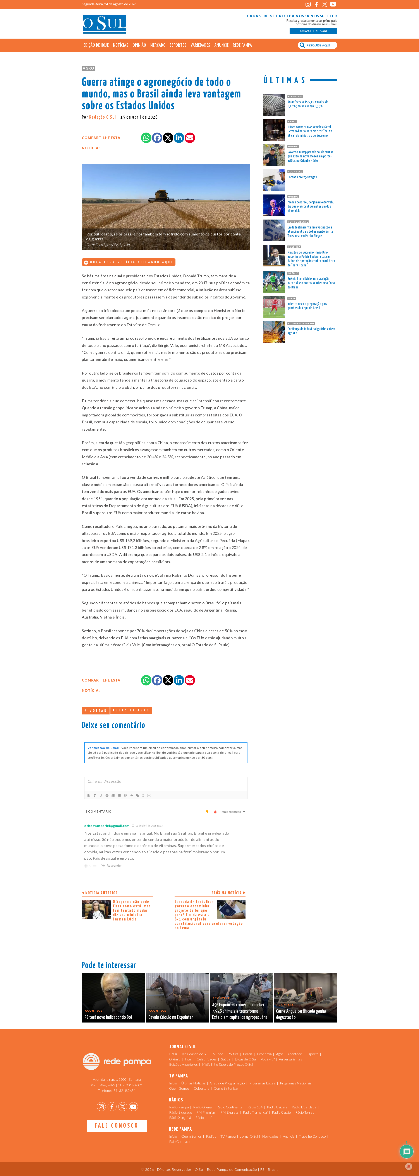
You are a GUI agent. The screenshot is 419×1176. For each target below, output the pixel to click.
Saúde (225, 1059)
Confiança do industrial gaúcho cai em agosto (311, 331)
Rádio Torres (304, 1112)
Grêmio (174, 1059)
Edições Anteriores (183, 1064)
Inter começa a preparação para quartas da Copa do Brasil (307, 306)
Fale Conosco (117, 1126)
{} (143, 795)
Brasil (173, 1054)
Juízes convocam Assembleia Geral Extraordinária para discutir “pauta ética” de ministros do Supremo (309, 131)
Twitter (324, 4)
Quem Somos (179, 1088)
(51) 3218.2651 (124, 1090)
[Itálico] (95, 795)
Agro (88, 68)
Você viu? (268, 1059)
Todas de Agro (131, 710)
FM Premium (206, 1112)
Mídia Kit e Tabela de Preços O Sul (227, 1064)
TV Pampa (228, 1136)
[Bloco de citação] (125, 795)
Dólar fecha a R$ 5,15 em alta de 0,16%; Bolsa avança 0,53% (307, 104)
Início (173, 1083)
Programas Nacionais (295, 1083)
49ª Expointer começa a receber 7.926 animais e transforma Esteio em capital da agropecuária (240, 1011)
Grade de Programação (227, 1083)
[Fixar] (107, 795)
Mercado (158, 45)
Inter (188, 1059)
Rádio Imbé (203, 1117)
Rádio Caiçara (277, 1107)
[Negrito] (89, 795)
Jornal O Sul (105, 24)
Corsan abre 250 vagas (302, 177)
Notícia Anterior (101, 893)
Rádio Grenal (202, 1107)
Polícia (247, 1054)
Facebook (316, 4)
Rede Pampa (242, 45)
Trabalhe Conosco (312, 1136)
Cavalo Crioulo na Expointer (170, 1017)
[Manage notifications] (408, 1166)
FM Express (229, 1112)
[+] (149, 795)
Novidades (270, 1136)
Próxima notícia (227, 893)
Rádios (211, 1136)
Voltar (97, 711)
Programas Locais (262, 1083)
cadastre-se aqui (313, 30)
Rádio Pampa (179, 1107)
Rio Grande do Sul (195, 1054)
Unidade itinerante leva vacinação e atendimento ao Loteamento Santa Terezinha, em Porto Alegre (310, 232)
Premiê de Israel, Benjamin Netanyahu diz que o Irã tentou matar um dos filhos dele (310, 207)
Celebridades (207, 1059)
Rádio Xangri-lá (180, 1117)
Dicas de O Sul (245, 1059)
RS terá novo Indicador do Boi (108, 1017)
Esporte (312, 1054)
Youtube (333, 4)
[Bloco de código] (131, 795)
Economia (264, 1054)
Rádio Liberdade (304, 1107)
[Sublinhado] (101, 795)
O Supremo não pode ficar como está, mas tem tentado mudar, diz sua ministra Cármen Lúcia (132, 910)
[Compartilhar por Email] (190, 138)
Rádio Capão (281, 1112)
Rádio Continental (230, 1107)
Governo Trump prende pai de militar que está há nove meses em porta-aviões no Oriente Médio (310, 156)
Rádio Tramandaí (255, 1112)
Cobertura (202, 1088)
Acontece (294, 1054)
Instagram (308, 4)
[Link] (137, 795)
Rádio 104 (255, 1107)
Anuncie (222, 45)
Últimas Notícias (193, 1083)
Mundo (218, 1054)
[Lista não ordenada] (119, 795)
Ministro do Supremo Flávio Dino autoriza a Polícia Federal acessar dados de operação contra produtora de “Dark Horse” (311, 259)
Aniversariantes (290, 1059)
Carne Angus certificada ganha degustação (301, 1014)
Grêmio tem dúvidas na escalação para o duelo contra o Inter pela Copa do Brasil (311, 283)
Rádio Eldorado (180, 1112)
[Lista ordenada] (113, 795)
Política (233, 1054)
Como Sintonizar (226, 1088)
